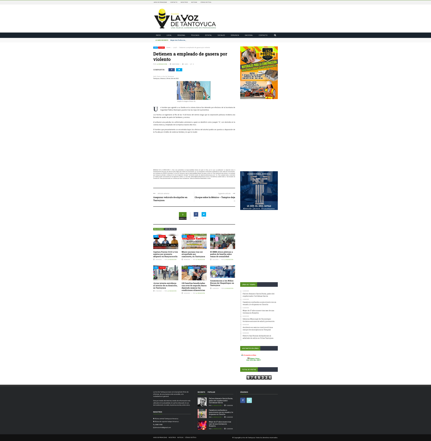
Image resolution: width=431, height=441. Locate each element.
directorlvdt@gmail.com (163, 427)
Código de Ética (205, 2)
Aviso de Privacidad (160, 2)
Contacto (173, 2)
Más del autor (170, 229)
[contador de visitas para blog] (259, 377)
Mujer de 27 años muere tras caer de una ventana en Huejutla (193, 40)
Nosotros (184, 2)
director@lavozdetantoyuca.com (199, 176)
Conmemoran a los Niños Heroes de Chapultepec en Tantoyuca (222, 283)
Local (169, 35)
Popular (211, 392)
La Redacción (162, 64)
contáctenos (186, 178)
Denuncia (235, 35)
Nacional (249, 35)
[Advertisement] (194, 151)
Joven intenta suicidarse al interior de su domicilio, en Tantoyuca (165, 285)
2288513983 (221, 176)
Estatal (208, 35)
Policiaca (195, 35)
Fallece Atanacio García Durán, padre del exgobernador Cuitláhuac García (221, 400)
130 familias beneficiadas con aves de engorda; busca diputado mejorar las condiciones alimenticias (194, 286)
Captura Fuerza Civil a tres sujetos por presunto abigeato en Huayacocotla (165, 254)
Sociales (221, 35)
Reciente (201, 392)
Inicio (158, 35)
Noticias (194, 2)
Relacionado (158, 229)
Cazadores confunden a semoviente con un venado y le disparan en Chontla (221, 412)
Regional (181, 35)
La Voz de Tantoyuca (248, 438)
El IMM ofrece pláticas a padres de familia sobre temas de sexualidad (221, 254)
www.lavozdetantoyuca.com (208, 175)
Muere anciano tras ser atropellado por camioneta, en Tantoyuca (193, 254)
